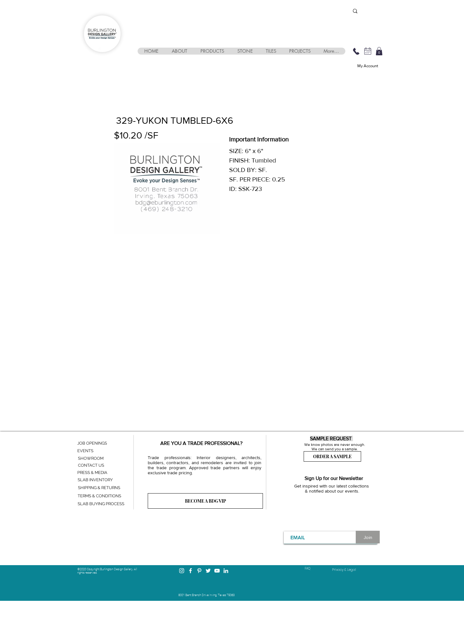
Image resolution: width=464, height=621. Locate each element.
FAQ (307, 568)
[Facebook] (190, 570)
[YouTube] (217, 570)
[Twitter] (208, 570)
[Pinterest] (199, 570)
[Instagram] (181, 570)
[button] (179, 51)
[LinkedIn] (226, 570)
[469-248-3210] (356, 51)
